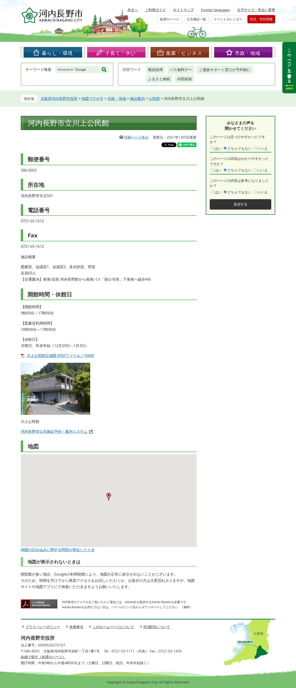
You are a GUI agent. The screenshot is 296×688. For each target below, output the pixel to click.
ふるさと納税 (159, 78)
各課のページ (169, 19)
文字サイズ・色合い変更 (256, 9)
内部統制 (184, 78)
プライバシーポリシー (42, 626)
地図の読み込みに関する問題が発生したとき (58, 549)
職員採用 (155, 69)
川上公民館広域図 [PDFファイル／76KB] (60, 355)
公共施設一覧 (196, 19)
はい (218, 148)
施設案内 (137, 98)
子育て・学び (120, 52)
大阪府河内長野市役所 (58, 98)
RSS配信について (156, 626)
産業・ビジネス (184, 52)
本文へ (132, 9)
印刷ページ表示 (136, 137)
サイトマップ (183, 9)
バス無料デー (181, 69)
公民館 (154, 98)
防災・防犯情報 (261, 19)
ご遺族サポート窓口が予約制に (225, 69)
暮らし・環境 (57, 52)
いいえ (262, 148)
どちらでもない (239, 148)
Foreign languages (215, 9)
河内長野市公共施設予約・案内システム (54, 431)
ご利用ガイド (155, 9)
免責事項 (76, 626)
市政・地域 (247, 52)
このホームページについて (113, 626)
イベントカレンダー (228, 19)
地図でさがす (92, 98)
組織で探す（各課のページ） (43, 656)
